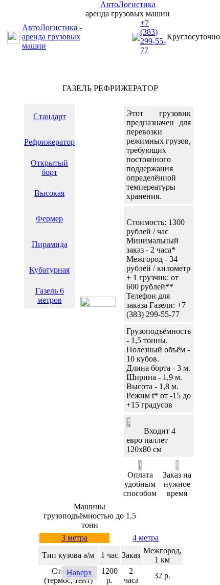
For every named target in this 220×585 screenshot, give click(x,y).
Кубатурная (49, 269)
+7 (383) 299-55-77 (153, 36)
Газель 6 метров (49, 295)
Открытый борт (49, 167)
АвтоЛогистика (128, 4)
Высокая (49, 193)
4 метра (146, 537)
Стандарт (49, 116)
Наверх (79, 572)
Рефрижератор (49, 142)
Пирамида (50, 244)
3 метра (74, 537)
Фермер (49, 218)
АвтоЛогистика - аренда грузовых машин (52, 36)
